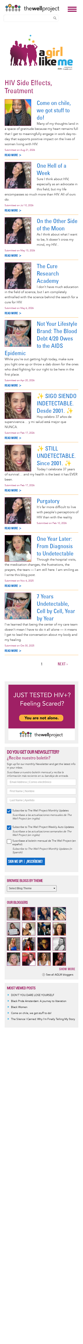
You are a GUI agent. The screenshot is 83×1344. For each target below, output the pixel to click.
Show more (67, 969)
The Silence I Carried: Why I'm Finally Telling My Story (43, 1019)
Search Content (55, 18)
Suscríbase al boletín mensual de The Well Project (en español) (44, 842)
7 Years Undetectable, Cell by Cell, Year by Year (56, 607)
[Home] (35, 8)
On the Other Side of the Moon (57, 224)
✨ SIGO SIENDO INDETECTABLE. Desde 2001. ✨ (57, 403)
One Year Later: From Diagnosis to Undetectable (55, 546)
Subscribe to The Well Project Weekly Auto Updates (43, 827)
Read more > (13, 155)
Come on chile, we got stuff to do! (54, 110)
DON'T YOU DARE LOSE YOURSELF (32, 995)
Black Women (19, 1007)
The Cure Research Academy (48, 273)
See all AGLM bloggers (59, 974)
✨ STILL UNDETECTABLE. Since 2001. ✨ (56, 456)
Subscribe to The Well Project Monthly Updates (40, 810)
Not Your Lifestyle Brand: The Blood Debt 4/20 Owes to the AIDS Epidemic (41, 338)
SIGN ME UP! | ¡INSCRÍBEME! (25, 861)
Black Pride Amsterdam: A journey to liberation (38, 1001)
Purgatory (48, 501)
